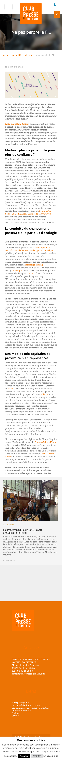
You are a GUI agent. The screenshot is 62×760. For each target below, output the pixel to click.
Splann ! (31, 273)
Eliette (44, 394)
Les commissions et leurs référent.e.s (30, 708)
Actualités (17, 55)
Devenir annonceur (21, 710)
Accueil (6, 55)
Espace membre (55, 5)
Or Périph (46, 213)
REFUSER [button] (37, 756)
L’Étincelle (33, 213)
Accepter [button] (24, 756)
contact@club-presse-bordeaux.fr (28, 673)
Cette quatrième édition (17, 124)
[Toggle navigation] (8, 7)
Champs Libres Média (45, 442)
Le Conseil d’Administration (26, 705)
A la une (28, 55)
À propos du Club (20, 702)
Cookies (15, 713)
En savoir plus (50, 756)
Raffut (11, 388)
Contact (15, 715)
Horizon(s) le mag (34, 264)
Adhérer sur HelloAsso (57, 14)
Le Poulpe (17, 270)
